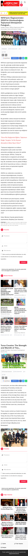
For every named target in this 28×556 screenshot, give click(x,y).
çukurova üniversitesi (15, 222)
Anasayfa (3, 27)
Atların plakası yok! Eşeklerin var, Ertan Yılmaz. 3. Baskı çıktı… (21, 537)
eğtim (2, 223)
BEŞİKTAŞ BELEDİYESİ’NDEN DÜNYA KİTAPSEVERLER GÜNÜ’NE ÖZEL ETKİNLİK (18, 14)
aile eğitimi (8, 222)
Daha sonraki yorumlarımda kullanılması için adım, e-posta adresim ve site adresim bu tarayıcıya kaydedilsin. (13, 257)
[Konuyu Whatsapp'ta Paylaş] (26, 58)
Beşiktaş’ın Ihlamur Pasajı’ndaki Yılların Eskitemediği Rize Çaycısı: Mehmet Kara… (6, 329)
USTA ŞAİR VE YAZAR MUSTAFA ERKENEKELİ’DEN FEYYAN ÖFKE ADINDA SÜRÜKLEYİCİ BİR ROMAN (7, 292)
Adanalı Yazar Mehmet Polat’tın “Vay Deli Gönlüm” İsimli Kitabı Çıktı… (20, 328)
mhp (8, 225)
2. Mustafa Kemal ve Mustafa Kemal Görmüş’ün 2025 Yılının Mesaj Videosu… (20, 510)
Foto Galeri (7, 350)
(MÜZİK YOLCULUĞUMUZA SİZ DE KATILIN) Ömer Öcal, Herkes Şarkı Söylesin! (20, 310)
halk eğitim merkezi (8, 223)
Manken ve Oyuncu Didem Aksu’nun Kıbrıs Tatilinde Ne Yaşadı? (7, 524)
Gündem (7, 27)
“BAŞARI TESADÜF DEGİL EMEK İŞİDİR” (20, 523)
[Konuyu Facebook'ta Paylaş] (20, 58)
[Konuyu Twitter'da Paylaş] (23, 58)
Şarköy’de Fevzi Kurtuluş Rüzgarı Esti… (7, 508)
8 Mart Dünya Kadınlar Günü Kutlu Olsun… (7, 536)
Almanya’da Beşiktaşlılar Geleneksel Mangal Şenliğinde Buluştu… (6, 310)
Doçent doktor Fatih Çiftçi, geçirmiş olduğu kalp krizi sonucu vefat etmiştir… (20, 291)
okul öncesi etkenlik (14, 225)
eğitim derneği (23, 222)
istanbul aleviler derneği (17, 223)
